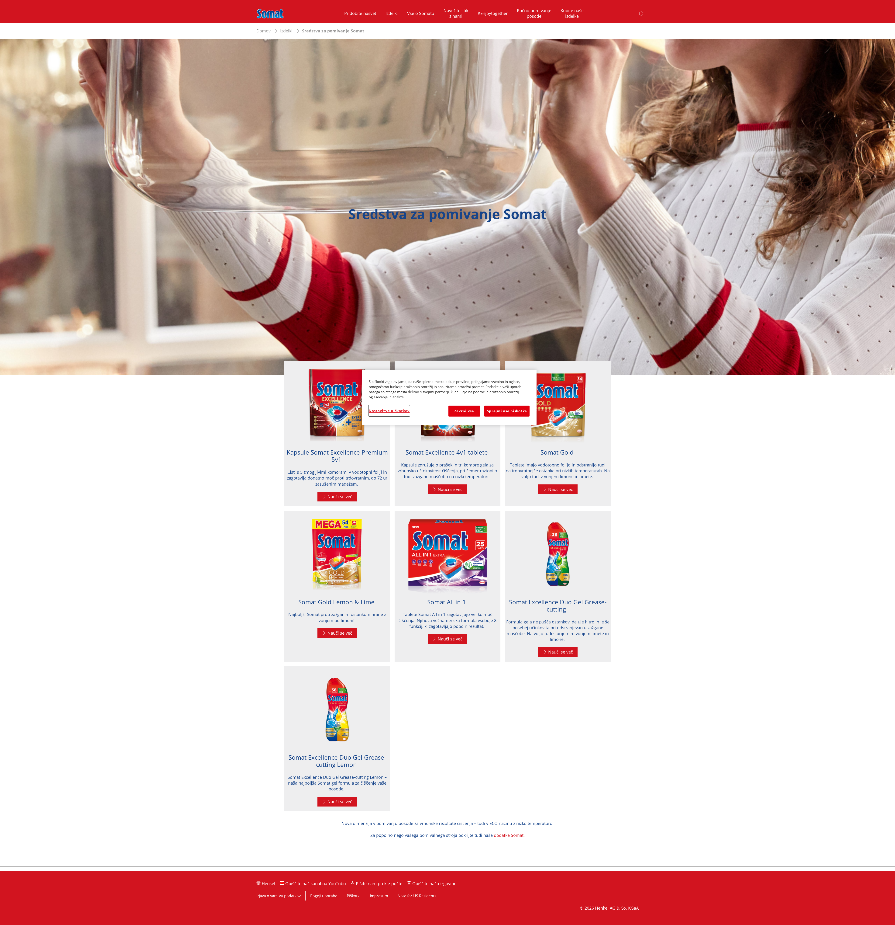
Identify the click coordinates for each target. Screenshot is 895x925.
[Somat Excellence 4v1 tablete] (447, 433)
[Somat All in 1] (447, 586)
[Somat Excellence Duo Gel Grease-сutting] (558, 586)
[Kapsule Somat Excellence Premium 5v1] (337, 433)
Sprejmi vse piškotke (507, 411)
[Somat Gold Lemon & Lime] (337, 586)
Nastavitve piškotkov (389, 410)
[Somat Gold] (558, 433)
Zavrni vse (464, 411)
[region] (449, 397)
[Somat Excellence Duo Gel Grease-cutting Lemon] (337, 738)
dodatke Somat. (509, 835)
